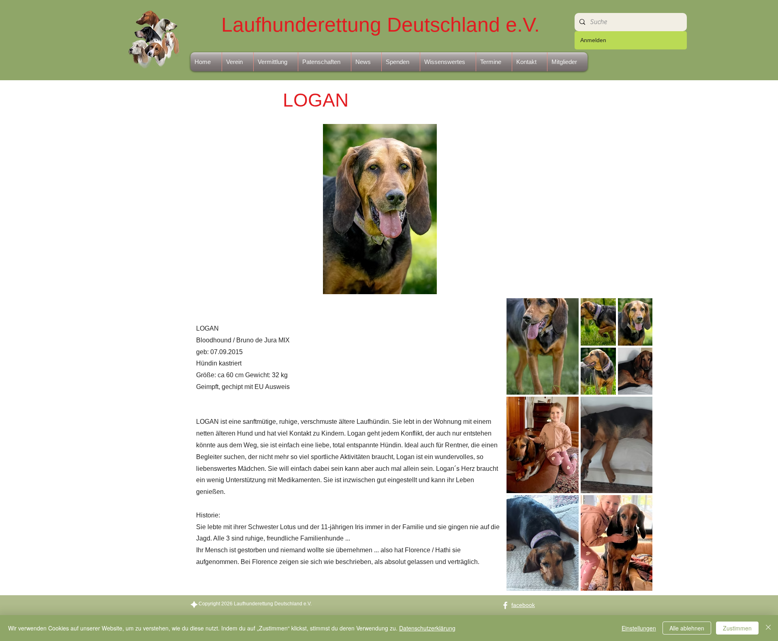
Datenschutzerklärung (427, 628)
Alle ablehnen (686, 628)
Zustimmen (737, 628)
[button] (237, 61)
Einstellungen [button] (639, 628)
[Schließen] (768, 628)
